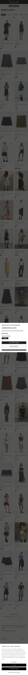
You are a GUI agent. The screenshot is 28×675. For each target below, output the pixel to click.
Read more (14, 662)
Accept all (14, 665)
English (5, 338)
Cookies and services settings (14, 672)
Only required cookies (14, 668)
